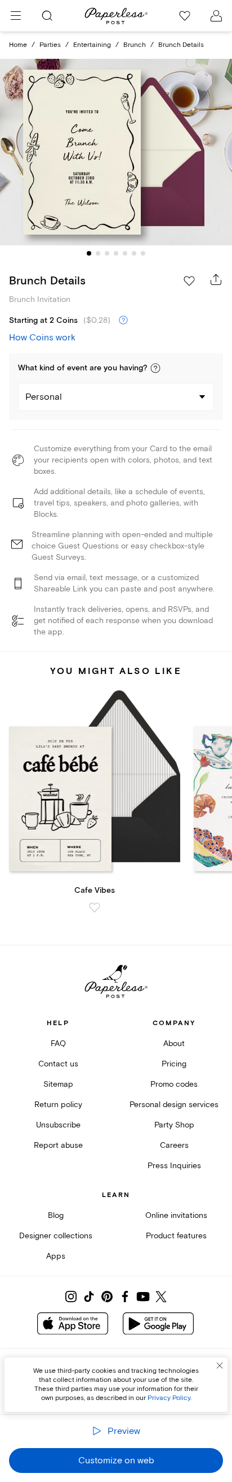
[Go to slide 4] (116, 253)
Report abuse (58, 1145)
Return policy (58, 1104)
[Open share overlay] (216, 279)
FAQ (58, 1043)
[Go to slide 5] (125, 253)
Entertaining (92, 45)
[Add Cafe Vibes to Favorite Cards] (94, 907)
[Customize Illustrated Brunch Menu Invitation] (116, 152)
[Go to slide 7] (143, 253)
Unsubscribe (58, 1125)
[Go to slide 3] (107, 253)
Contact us (58, 1064)
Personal (43, 397)
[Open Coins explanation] (123, 320)
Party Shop (174, 1125)
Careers (174, 1145)
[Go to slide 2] (98, 253)
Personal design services (174, 1104)
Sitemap (58, 1084)
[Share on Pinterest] (107, 1296)
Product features (176, 1236)
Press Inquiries (174, 1165)
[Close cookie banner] (219, 1365)
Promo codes (174, 1084)
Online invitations (176, 1215)
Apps (55, 1256)
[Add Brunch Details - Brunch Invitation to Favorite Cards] (189, 281)
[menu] (16, 16)
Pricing (174, 1064)
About (174, 1043)
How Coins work (42, 337)
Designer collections (55, 1236)
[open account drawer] (216, 16)
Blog (56, 1215)
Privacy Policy (169, 1398)
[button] (155, 368)
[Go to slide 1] (89, 253)
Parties (50, 45)
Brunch (134, 45)
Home (18, 45)
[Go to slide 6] (134, 253)
